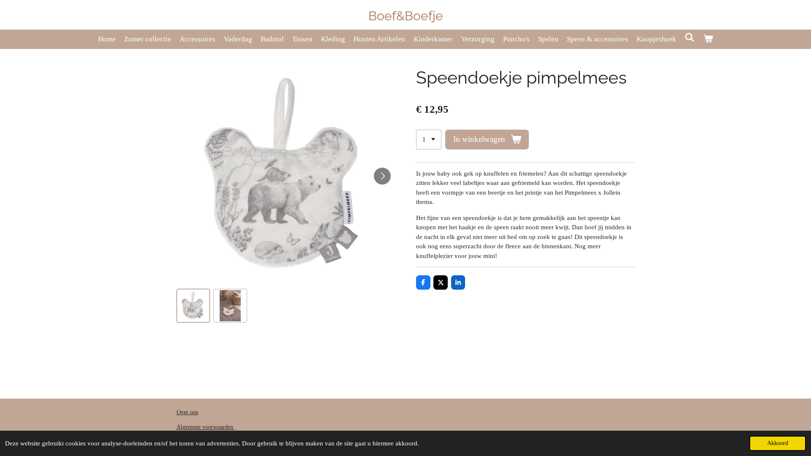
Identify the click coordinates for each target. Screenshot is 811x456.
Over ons (187, 412)
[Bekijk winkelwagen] (708, 39)
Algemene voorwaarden (206, 427)
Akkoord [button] (777, 443)
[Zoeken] (689, 38)
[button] (193, 306)
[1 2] (428, 139)
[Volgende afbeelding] (382, 176)
